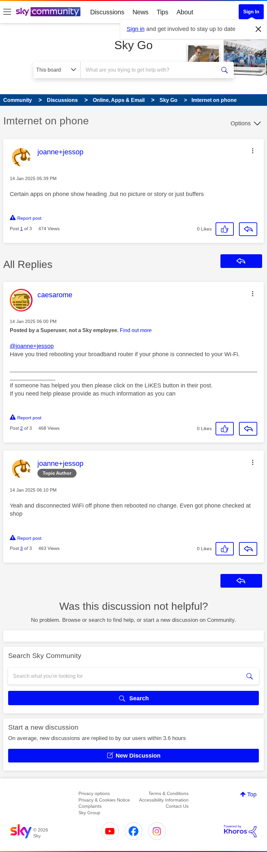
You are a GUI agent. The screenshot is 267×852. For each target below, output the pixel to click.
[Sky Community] (48, 12)
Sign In (251, 11)
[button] (252, 150)
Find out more (136, 330)
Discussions (107, 12)
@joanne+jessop (32, 346)
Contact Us (177, 806)
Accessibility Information (164, 800)
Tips (162, 12)
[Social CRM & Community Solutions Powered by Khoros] (240, 831)
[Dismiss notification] (258, 29)
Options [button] (241, 123)
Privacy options (94, 793)
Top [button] (252, 794)
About (184, 12)
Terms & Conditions (168, 793)
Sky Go (133, 45)
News (140, 12)
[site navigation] (7, 12)
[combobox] (149, 70)
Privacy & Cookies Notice (104, 800)
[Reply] (248, 229)
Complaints (90, 806)
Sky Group (89, 812)
